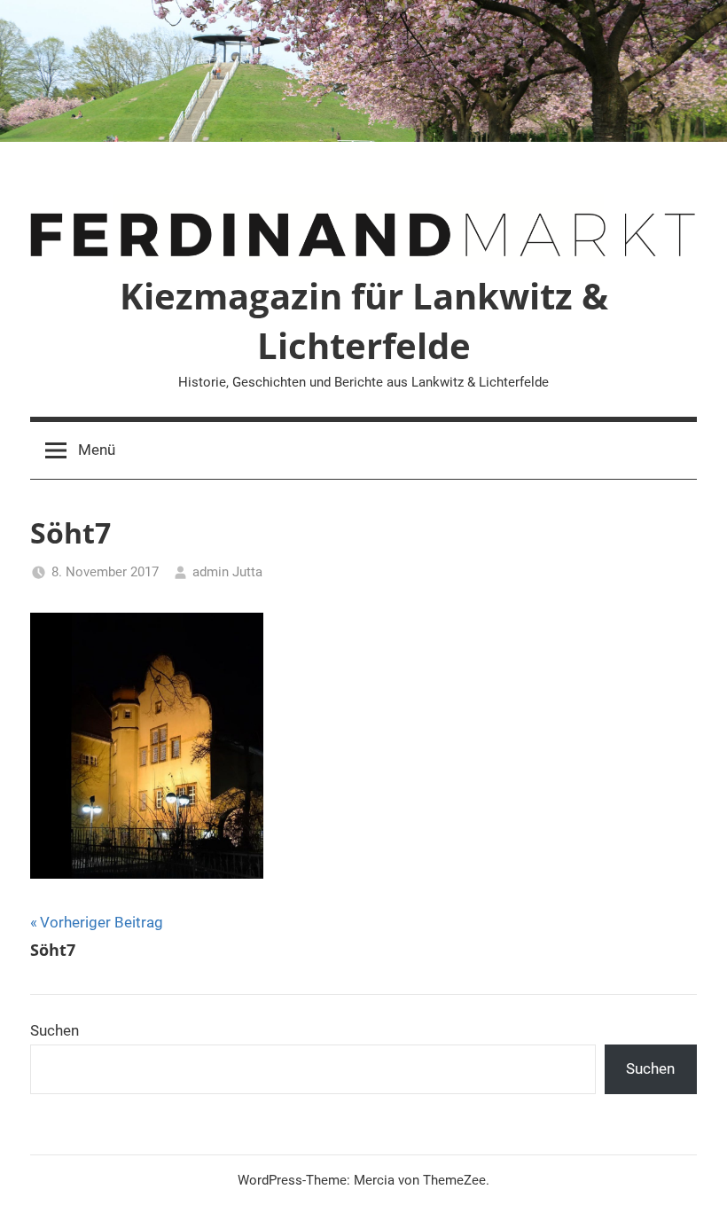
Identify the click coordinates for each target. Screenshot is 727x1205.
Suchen (54, 1030)
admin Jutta (227, 572)
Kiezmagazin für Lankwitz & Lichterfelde (364, 320)
